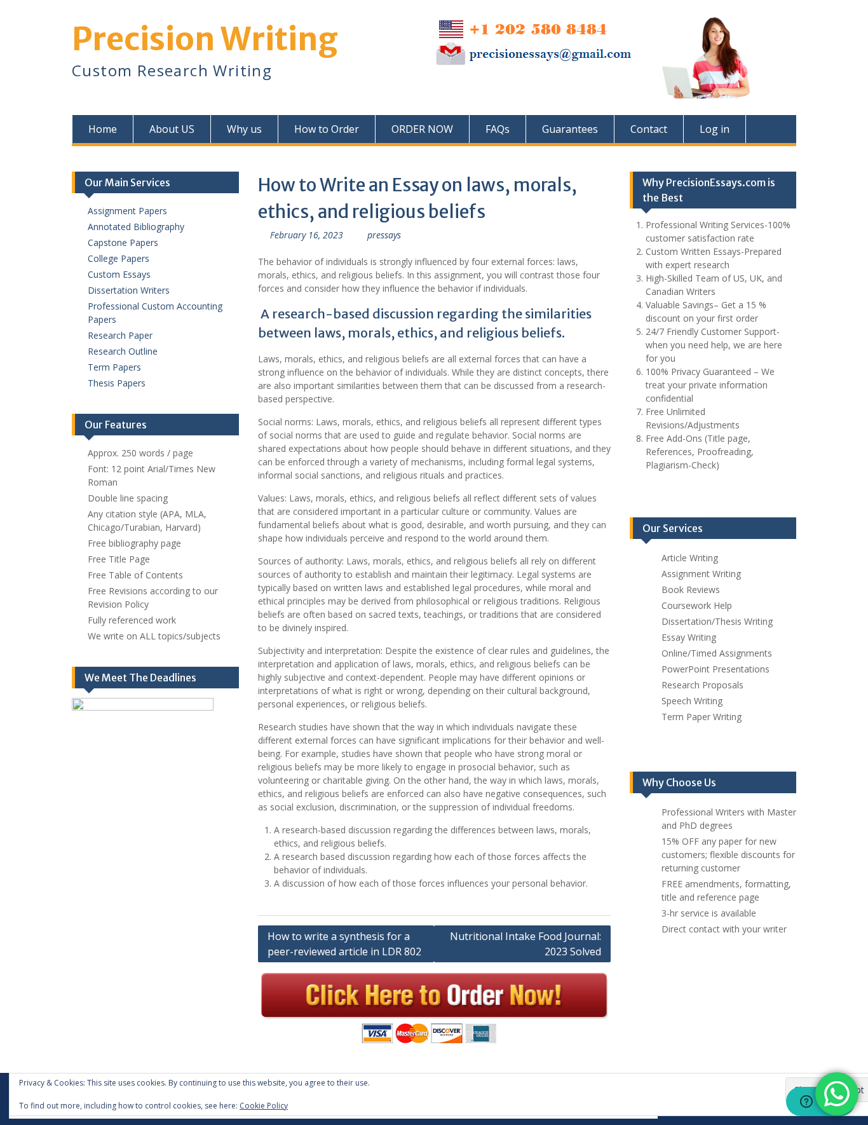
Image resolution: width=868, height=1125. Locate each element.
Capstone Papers (123, 242)
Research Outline (123, 351)
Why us (244, 129)
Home (102, 129)
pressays (384, 235)
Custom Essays (119, 274)
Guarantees (570, 129)
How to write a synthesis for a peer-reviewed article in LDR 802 (344, 943)
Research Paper (120, 335)
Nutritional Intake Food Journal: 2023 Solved (525, 943)
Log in (714, 129)
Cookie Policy (264, 1105)
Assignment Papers (127, 211)
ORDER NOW (422, 129)
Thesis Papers (117, 383)
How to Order (326, 129)
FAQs (497, 129)
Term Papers (114, 367)
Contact (648, 129)
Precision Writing (205, 39)
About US (171, 129)
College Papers (118, 258)
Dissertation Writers (129, 290)
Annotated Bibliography (136, 227)
